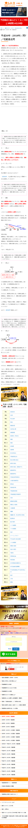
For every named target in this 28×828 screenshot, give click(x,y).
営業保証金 (13, 556)
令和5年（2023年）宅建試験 (8, 723)
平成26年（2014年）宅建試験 (8, 764)
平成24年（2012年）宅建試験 (8, 771)
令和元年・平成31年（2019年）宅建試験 (11, 743)
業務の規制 (13, 545)
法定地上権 (13, 429)
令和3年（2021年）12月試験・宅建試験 (11, 730)
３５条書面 (13, 528)
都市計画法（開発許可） (16, 466)
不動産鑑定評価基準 (15, 494)
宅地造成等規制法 (15, 477)
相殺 (11, 439)
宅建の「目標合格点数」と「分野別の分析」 (12, 701)
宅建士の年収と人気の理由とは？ (9, 681)
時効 (11, 422)
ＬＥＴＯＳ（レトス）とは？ (8, 802)
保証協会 (12, 559)
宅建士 (12, 552)
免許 (11, 532)
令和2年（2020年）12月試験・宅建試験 (11, 737)
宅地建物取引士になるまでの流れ (9, 687)
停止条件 (12, 418)
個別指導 (4, 176)
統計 (11, 575)
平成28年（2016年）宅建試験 (8, 754)
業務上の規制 (13, 504)
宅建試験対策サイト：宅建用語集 (9, 782)
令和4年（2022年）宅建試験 (8, 726)
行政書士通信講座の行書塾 (8, 786)
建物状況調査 (13, 501)
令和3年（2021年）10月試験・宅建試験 (11, 733)
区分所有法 (13, 453)
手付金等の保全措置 (15, 539)
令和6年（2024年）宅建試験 (8, 719)
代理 (11, 415)
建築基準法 (13, 470)
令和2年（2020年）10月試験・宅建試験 (11, 740)
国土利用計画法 (14, 460)
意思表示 (12, 411)
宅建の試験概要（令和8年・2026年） (10, 677)
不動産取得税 (13, 491)
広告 (11, 497)
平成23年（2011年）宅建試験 (8, 774)
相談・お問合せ (5, 809)
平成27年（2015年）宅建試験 (8, 757)
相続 (11, 442)
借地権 (12, 446)
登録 (10, 648)
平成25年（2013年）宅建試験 (8, 767)
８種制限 (12, 508)
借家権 (12, 449)
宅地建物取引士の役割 (7, 691)
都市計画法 (13, 463)
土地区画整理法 (14, 480)
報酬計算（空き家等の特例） (17, 515)
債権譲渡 (12, 432)
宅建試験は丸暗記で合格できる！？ (10, 794)
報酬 (11, 511)
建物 (11, 582)
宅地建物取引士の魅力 (7, 684)
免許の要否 (13, 549)
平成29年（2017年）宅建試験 (8, 750)
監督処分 (12, 518)
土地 (11, 578)
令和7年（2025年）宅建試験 (8, 716)
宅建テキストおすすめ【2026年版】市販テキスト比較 (14, 812)
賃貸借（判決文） (15, 435)
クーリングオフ (14, 535)
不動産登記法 (13, 456)
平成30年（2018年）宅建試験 (8, 747)
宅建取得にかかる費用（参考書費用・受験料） (12, 698)
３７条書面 (13, 525)
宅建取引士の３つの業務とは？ (9, 694)
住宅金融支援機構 (15, 566)
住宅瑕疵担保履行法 (15, 563)
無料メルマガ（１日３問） (8, 805)
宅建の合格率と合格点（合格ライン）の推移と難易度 (14, 705)
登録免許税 (13, 487)
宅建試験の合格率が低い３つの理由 (10, 708)
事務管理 (12, 425)
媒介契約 (12, 521)
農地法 (12, 484)
